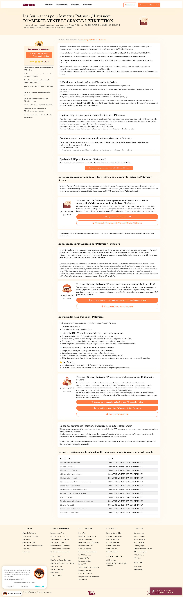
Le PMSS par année (85, 555)
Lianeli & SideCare (112, 552)
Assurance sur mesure (58, 542)
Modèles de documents (87, 536)
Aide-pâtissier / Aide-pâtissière (71, 474)
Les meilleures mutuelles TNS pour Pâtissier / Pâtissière (118, 408)
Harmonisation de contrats (60, 545)
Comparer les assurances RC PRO (118, 217)
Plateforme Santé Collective (61, 560)
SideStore (26, 552)
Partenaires (75, 5)
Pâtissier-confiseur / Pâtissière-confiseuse (75, 482)
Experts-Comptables (113, 533)
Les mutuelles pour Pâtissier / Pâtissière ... (38, 105)
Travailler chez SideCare (143, 549)
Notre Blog (82, 533)
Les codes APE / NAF (86, 545)
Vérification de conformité (60, 549)
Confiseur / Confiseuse (68, 470)
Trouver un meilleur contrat (149, 5)
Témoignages (139, 545)
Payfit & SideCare (112, 539)
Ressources (87, 5)
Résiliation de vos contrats (60, 552)
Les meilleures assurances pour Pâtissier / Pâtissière (39, 55)
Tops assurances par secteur (88, 567)
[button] (12, 593)
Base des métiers (84, 549)
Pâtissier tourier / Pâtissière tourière (73, 493)
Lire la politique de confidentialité (13, 579)
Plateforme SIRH (56, 566)
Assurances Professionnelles (33, 545)
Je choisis (24, 586)
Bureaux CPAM (83, 558)
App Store (138, 566)
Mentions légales (140, 552)
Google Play (138, 569)
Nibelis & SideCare (113, 545)
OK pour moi (39, 586)
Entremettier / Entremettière (70, 486)
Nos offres (49, 5)
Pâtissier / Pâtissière (67, 466)
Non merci (9, 586)
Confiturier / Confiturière (69, 513)
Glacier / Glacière (66, 497)
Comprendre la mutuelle (118, 414)
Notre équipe (139, 542)
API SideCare (111, 560)
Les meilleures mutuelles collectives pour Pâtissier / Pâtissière (118, 402)
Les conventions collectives (88, 542)
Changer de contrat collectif (61, 539)
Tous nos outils (56, 575)
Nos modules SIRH (57, 569)
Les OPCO (82, 564)
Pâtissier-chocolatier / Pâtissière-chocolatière (76, 501)
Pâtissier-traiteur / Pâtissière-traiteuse (73, 509)
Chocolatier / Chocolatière (70, 463)
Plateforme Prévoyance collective (63, 563)
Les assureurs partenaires (87, 552)
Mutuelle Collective (29, 533)
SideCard (26, 549)
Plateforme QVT (56, 572)
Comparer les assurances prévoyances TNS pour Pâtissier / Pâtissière (118, 300)
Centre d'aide (139, 536)
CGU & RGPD (139, 555)
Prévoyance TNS (29, 542)
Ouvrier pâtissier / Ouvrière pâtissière (73, 489)
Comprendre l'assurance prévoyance (118, 306)
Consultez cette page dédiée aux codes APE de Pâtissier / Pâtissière (109, 168)
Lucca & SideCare (112, 542)
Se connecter (130, 5)
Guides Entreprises (85, 539)
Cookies (137, 558)
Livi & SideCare (111, 549)
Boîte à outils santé (85, 573)
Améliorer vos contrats (59, 536)
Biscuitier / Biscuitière (68, 505)
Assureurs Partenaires (114, 536)
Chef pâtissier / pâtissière (69, 478)
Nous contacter (140, 539)
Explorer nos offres (57, 533)
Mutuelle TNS (27, 539)
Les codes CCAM (84, 561)
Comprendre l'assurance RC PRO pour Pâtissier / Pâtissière (118, 223)
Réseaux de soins (84, 570)
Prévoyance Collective (31, 536)
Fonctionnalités (62, 5)
